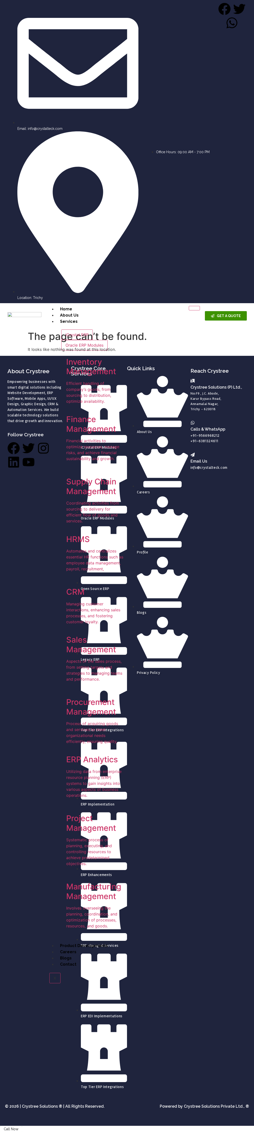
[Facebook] (13, 448)
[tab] (77, 334)
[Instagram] (43, 448)
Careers (68, 952)
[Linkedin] (13, 462)
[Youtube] (28, 462)
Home (66, 309)
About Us (69, 315)
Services (69, 321)
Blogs (66, 958)
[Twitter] (28, 448)
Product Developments (84, 945)
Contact (68, 964)
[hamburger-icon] (194, 308)
